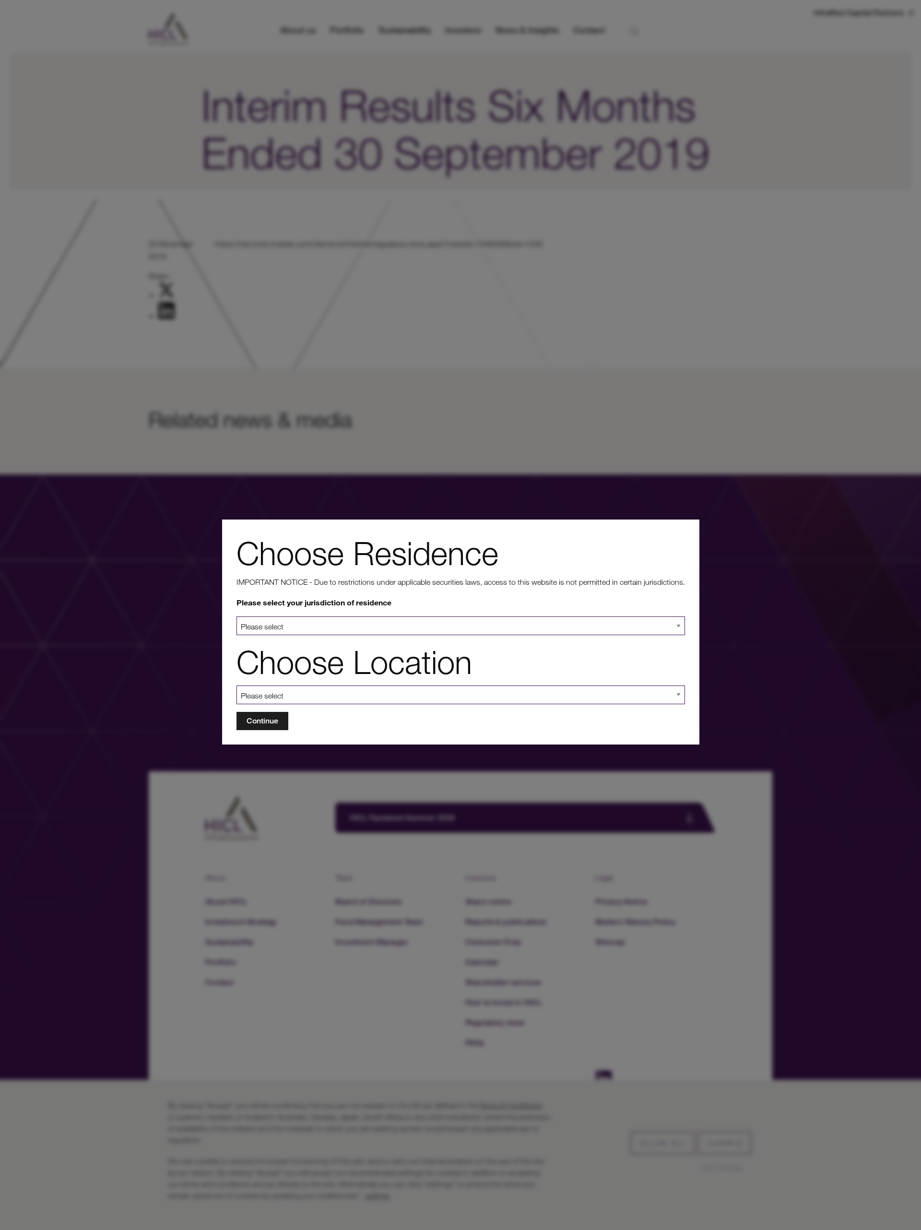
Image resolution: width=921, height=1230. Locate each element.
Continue (262, 720)
